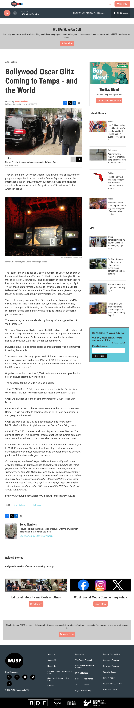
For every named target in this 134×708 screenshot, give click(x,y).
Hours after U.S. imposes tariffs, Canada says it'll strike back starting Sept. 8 (116, 310)
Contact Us (52, 660)
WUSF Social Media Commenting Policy (100, 597)
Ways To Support (110, 672)
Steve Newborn (21, 101)
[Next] (79, 159)
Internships (80, 654)
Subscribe (67, 43)
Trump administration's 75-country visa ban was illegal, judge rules (117, 243)
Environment (112, 150)
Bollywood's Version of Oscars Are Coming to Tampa (29, 566)
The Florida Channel (83, 660)
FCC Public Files (81, 673)
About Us (51, 654)
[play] (7, 13)
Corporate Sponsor (111, 660)
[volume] (15, 13)
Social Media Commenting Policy (58, 679)
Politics (110, 121)
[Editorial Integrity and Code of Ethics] (36, 585)
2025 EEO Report (82, 685)
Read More (36, 604)
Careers (51, 686)
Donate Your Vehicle (111, 654)
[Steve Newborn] (11, 531)
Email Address (100, 346)
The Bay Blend (109, 90)
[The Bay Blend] (109, 73)
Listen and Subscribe (109, 100)
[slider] (19, 13)
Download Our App (111, 666)
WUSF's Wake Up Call (67, 30)
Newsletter (52, 666)
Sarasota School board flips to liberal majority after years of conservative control (117, 208)
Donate (123, 4)
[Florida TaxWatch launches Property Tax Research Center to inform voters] (98, 177)
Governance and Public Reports (84, 667)
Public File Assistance (84, 679)
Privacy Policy (109, 678)
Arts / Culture (11, 62)
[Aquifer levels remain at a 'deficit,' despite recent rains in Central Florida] (98, 154)
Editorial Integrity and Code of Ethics (36, 597)
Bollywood (37, 505)
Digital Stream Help (83, 691)
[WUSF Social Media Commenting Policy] (100, 585)
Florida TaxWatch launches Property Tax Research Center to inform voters (116, 183)
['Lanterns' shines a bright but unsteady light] (98, 289)
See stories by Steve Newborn (36, 535)
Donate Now (67, 634)
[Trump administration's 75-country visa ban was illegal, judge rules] (98, 241)
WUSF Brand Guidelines (112, 684)
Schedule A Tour (110, 690)
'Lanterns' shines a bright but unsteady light (116, 287)
